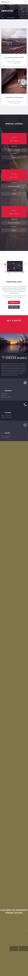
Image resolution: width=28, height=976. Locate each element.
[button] (1, 930)
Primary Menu (25, 2)
